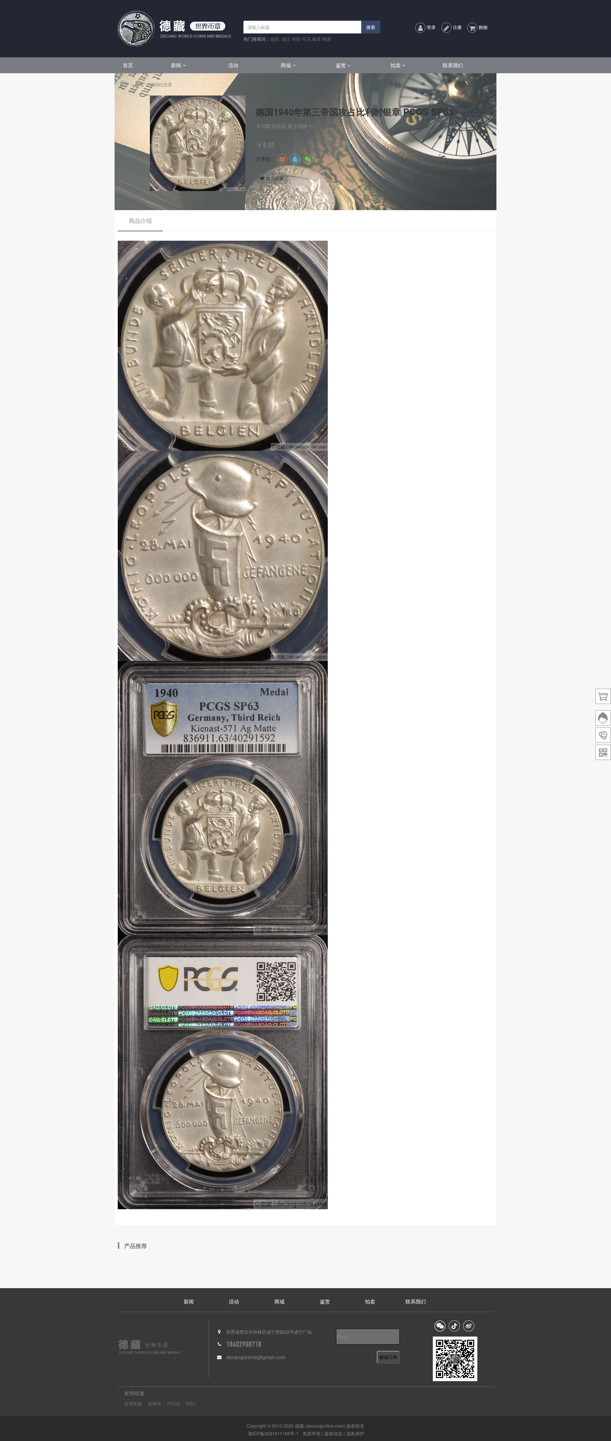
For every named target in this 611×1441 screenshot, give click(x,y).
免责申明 (312, 1433)
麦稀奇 (154, 1403)
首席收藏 (133, 1403)
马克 (306, 39)
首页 (128, 65)
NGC (191, 1403)
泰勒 (296, 39)
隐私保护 (355, 1433)
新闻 (176, 65)
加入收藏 (275, 178)
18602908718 (243, 1344)
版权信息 (333, 1433)
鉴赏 (341, 65)
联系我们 (453, 65)
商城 (286, 65)
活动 (233, 65)
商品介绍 (140, 220)
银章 (316, 39)
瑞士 (286, 39)
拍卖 (395, 65)
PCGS (173, 1403)
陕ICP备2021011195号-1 (273, 1433)
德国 (274, 39)
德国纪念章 (161, 84)
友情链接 (134, 1393)
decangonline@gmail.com (255, 1357)
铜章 (326, 39)
